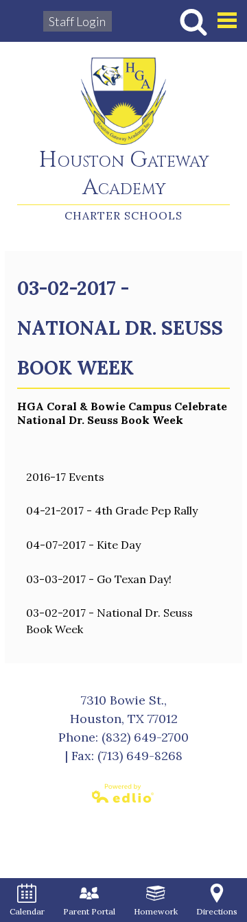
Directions (216, 911)
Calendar (27, 911)
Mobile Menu (227, 20)
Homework (156, 911)
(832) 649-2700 (145, 737)
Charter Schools (123, 215)
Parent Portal (89, 911)
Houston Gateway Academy (124, 174)
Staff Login (77, 21)
